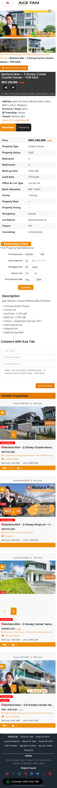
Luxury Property (11, 741)
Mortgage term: (16, 267)
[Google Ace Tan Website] (7, 774)
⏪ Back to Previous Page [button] (14, 67)
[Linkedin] (31, 774)
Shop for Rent (42, 736)
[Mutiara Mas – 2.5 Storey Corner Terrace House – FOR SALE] (28, 677)
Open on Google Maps (14, 120)
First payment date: (14, 279)
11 (4, 666)
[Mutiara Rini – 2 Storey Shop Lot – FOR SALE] (28, 500)
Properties (16, 54)
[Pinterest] (50, 774)
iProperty (28, 750)
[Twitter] (38, 774)
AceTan (4, 54)
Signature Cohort (27, 745)
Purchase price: (15, 254)
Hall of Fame (11, 745)
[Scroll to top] (50, 781)
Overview (8, 127)
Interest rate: (17, 273)
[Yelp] (44, 774)
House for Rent (45, 741)
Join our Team (45, 745)
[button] (23, 781)
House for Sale (29, 741)
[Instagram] (19, 774)
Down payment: (15, 260)
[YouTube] (25, 774)
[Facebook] (13, 774)
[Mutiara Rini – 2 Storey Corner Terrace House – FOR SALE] (28, 577)
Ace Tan (28, 341)
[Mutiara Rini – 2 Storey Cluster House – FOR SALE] (28, 423)
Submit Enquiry (45, 385)
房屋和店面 (13, 736)
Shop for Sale (26, 736)
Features (23, 127)
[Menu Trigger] (49, 11)
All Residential (32, 54)
